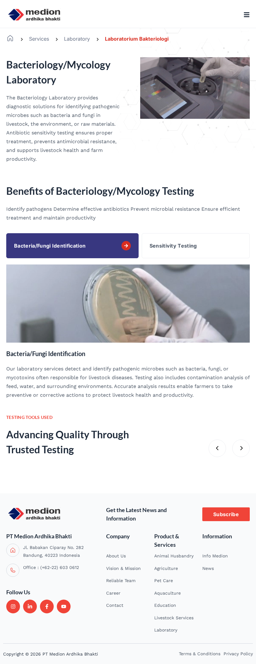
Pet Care (163, 580)
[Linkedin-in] (30, 606)
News (208, 568)
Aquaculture (167, 593)
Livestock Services (174, 617)
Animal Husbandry (174, 555)
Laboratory (77, 39)
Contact (114, 605)
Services (39, 39)
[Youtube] (64, 606)
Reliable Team (120, 580)
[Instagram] (13, 606)
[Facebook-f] (47, 606)
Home (10, 38)
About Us (116, 555)
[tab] (72, 245)
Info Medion (215, 555)
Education (165, 605)
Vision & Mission (123, 568)
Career (113, 593)
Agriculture (166, 568)
